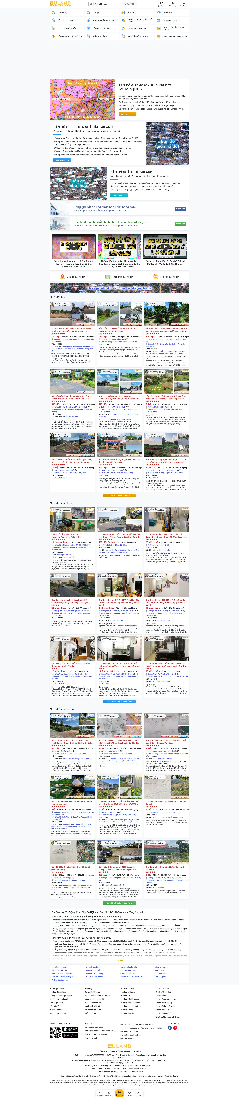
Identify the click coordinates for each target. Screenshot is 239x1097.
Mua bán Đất (125, 996)
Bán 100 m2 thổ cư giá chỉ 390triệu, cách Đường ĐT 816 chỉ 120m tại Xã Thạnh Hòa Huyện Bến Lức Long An (117, 868)
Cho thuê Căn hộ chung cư (166, 999)
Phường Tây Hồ (74, 674)
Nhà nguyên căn (163, 550)
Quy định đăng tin (127, 1039)
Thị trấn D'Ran (106, 815)
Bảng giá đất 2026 (57, 1006)
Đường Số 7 (57, 545)
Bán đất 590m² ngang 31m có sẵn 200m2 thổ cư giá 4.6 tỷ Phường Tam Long (166, 741)
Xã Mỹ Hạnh (166, 878)
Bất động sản (90, 989)
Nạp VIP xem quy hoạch (59, 999)
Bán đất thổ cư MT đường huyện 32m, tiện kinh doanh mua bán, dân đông (119, 460)
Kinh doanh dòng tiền (81, 347)
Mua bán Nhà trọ (127, 1010)
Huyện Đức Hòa (182, 880)
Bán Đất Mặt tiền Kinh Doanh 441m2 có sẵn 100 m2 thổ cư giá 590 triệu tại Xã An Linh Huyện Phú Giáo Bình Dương (71, 397)
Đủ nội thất (117, 822)
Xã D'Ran (104, 812)
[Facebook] (170, 1028)
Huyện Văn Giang (70, 473)
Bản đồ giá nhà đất (57, 1003)
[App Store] (70, 1029)
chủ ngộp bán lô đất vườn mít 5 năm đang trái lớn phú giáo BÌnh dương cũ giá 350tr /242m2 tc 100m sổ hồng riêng (166, 329)
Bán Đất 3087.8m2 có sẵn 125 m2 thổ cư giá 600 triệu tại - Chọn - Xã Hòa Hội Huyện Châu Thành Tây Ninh (71, 741)
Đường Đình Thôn (154, 611)
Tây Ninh (66, 751)
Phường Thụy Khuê (76, 676)
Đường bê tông (68, 824)
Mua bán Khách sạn (128, 1013)
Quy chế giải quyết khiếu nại (131, 1035)
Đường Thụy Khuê (60, 674)
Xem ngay (180, 209)
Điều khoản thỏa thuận (94, 1027)
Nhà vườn (108, 822)
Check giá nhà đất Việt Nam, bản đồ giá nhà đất (119, 288)
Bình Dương (56, 341)
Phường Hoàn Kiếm (155, 545)
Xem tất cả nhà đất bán (119, 495)
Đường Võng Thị (154, 674)
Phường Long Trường (156, 470)
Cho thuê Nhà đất (162, 989)
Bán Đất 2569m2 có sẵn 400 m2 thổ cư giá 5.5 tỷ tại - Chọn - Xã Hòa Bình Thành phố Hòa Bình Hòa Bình (166, 397)
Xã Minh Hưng (106, 342)
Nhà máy (113, 550)
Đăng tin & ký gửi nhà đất (94, 999)
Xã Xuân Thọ (75, 817)
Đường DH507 (58, 407)
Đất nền (169, 351)
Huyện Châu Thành (70, 754)
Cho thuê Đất (161, 996)
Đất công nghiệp (115, 761)
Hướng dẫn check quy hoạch (61, 996)
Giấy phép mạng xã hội (129, 1031)
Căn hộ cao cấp (68, 557)
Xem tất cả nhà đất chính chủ (119, 903)
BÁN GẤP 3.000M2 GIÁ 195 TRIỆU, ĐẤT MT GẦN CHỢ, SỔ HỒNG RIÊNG (118, 329)
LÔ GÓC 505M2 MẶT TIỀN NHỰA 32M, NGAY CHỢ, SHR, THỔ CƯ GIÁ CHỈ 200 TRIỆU (71, 329)
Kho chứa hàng (133, 550)
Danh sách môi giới (92, 1006)
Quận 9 (167, 473)
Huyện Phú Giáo (81, 409)
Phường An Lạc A (70, 547)
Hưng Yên (69, 470)
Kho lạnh (113, 552)
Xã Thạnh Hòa (118, 878)
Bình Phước (132, 342)
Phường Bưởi (166, 676)
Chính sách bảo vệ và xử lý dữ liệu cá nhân (101, 1031)
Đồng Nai (120, 339)
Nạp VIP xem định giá (58, 1013)
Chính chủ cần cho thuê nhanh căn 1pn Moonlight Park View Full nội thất (68, 535)
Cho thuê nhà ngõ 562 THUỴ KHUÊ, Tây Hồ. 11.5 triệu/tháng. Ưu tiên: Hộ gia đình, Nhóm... (119, 664)
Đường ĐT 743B (59, 339)
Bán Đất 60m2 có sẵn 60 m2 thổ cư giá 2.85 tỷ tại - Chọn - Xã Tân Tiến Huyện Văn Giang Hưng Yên (71, 460)
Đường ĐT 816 (106, 878)
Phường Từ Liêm (168, 611)
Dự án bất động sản (92, 992)
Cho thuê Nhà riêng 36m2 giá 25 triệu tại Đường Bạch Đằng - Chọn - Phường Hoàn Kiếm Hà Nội (166, 535)
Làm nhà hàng (83, 349)
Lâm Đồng (55, 814)
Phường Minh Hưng (108, 339)
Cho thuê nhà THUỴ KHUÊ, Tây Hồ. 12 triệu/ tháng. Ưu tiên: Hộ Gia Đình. (71, 664)
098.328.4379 (137, 1071)
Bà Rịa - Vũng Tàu (181, 754)
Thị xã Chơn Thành (120, 342)
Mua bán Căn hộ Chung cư (130, 999)
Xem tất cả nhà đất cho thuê (119, 701)
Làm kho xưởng (62, 887)
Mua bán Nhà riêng (127, 992)
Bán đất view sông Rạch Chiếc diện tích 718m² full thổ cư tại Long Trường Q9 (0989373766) (166, 460)
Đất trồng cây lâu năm (174, 353)
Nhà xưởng (122, 550)
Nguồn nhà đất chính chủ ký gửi (97, 996)
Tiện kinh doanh (70, 349)
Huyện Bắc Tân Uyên (177, 344)
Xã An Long (69, 407)
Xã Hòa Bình (152, 409)
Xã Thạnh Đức (106, 751)
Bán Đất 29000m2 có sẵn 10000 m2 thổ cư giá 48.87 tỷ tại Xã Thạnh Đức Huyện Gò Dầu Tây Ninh (119, 741)
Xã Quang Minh (74, 611)
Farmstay (135, 822)
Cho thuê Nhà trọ (162, 1010)
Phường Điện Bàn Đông (110, 545)
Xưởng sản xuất (123, 552)
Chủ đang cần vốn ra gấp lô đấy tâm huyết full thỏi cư (165, 868)
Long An (149, 882)
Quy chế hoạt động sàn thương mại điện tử (136, 1024)
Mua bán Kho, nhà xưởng (130, 1003)
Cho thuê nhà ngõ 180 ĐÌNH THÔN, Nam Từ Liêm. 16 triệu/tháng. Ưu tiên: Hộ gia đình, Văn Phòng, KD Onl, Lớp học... (166, 601)
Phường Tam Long (155, 751)
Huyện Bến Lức (130, 878)
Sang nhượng (86, 826)
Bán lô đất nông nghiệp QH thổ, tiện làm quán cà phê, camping (72, 802)
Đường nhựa (67, 347)
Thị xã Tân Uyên (87, 339)
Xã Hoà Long (153, 754)
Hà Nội (166, 545)
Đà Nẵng (123, 545)
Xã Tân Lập (163, 344)
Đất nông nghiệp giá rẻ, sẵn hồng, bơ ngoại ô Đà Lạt (166, 802)
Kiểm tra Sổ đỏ (90, 1013)
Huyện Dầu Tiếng (120, 409)
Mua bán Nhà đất (127, 989)
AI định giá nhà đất (57, 1010)
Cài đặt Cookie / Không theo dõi (97, 1034)
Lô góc (68, 828)
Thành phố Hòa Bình (166, 409)
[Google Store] (70, 1035)
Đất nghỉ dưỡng (158, 353)
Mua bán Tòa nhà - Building (130, 1006)
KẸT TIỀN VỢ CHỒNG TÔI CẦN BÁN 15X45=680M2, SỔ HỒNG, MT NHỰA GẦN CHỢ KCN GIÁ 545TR (119, 397)
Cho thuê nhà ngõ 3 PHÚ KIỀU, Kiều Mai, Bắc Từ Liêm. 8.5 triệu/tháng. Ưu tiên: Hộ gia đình (119, 601)
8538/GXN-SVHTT (124, 1060)
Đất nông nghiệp (125, 414)
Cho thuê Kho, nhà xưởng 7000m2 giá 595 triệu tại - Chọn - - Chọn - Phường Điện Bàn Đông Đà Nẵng (120, 535)
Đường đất (79, 824)
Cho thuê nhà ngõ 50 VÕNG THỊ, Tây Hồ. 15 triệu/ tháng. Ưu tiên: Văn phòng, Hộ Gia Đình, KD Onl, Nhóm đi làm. (166, 664)
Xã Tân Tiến (58, 473)
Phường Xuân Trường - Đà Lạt (81, 812)
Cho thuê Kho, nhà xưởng (165, 1006)
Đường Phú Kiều (107, 611)
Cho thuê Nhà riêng (163, 992)
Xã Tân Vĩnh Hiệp (73, 339)
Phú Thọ (164, 407)
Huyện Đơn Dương (120, 815)
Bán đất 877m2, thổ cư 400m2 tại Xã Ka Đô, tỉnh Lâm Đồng (70, 868)
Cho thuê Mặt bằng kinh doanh (168, 1017)
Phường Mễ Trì (167, 613)
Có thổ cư (59, 349)
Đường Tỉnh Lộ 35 (60, 611)
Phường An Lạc (69, 545)
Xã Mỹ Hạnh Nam (168, 880)
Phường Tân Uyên (166, 339)
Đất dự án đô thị (129, 761)
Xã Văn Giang (58, 470)
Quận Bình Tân (83, 547)
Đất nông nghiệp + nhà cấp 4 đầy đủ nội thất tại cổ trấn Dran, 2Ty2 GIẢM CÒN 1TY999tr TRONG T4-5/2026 (119, 802)
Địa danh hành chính (93, 1010)
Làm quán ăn (74, 826)
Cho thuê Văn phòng (164, 1003)
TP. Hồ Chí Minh (180, 339)
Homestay (126, 822)
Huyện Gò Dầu (118, 754)
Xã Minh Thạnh (106, 407)
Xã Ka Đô (57, 878)
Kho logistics (104, 552)
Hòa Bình (178, 409)
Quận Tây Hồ (177, 676)
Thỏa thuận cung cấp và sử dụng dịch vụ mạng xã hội (141, 1028)
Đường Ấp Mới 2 (154, 878)
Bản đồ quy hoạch (57, 989)
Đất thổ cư (161, 351)
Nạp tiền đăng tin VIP (93, 1003)
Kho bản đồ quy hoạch (58, 992)
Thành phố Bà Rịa (166, 754)
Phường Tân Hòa (154, 407)
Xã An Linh (69, 409)
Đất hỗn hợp (115, 759)
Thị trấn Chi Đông (75, 613)
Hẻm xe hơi (114, 820)
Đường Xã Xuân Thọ (61, 812)
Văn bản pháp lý (91, 1038)
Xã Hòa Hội (57, 751)
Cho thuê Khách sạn (163, 1013)
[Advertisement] (119, 60)
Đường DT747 (153, 339)
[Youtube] (175, 1028)
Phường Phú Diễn (121, 611)
